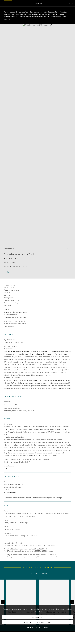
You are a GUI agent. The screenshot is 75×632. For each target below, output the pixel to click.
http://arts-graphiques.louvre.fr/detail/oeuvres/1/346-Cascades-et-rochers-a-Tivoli (32, 557)
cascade (10, 529)
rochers (17, 529)
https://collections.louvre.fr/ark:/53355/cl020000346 (29, 549)
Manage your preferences (37, 627)
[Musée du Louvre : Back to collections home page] (37, 3)
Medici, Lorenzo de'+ (11, 523)
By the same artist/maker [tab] (38, 573)
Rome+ (18, 514)
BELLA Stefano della (11, 259)
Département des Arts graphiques (15, 312)
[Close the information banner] (70, 14)
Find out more (37, 611)
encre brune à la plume (11, 536)
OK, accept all (37, 617)
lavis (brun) (24, 536)
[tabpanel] (37, 602)
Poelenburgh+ (24, 523)
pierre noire (33, 536)
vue (5, 529)
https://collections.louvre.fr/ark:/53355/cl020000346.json (33, 551)
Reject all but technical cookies (37, 622)
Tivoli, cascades (9, 514)
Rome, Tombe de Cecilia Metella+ (23, 516)
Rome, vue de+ (27, 514)
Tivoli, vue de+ (38, 514)
